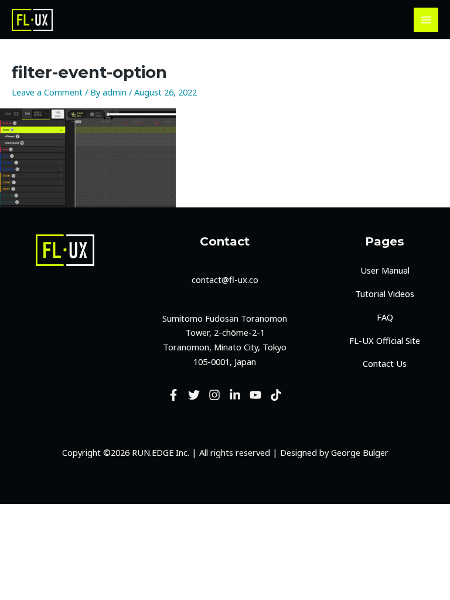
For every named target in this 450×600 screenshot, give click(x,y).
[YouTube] (255, 395)
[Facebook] (173, 395)
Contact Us (385, 363)
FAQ (385, 317)
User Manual (385, 270)
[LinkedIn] (235, 395)
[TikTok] (276, 395)
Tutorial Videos (384, 293)
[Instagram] (214, 395)
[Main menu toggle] (426, 20)
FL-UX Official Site (384, 340)
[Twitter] (194, 395)
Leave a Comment (47, 92)
